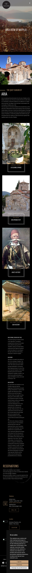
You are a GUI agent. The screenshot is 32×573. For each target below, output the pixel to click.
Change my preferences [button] (19, 567)
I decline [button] (19, 564)
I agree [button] (19, 561)
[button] (14, 510)
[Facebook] (3, 563)
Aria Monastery (16, 220)
